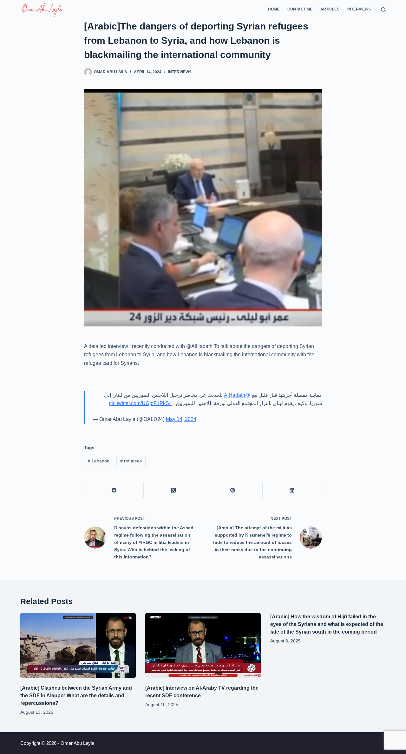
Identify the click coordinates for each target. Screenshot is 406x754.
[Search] (383, 9)
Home (273, 9)
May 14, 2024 (181, 419)
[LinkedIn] (292, 490)
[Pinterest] (233, 490)
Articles (329, 9)
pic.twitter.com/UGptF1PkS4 (140, 403)
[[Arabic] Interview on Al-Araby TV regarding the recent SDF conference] (203, 645)
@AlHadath (237, 395)
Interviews (359, 9)
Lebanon (98, 460)
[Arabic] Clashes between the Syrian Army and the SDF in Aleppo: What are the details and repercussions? (76, 695)
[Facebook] (114, 490)
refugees (131, 460)
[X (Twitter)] (173, 490)
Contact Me (299, 9)
